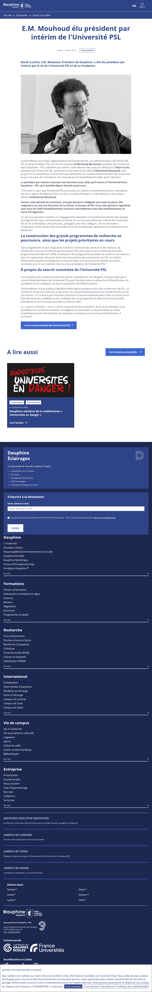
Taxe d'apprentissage (15, 787)
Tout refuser (91, 986)
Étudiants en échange (16, 690)
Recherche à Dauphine (16, 644)
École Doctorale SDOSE (16, 652)
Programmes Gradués (16, 614)
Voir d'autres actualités (123, 352)
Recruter (8, 791)
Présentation (11, 682)
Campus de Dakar (13, 707)
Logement (9, 737)
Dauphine (21, 15)
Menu (142, 6)
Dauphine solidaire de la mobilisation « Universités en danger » (36, 413)
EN (134, 6)
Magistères (10, 606)
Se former (9, 800)
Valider (15, 528)
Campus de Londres (15, 699)
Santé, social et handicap (17, 749)
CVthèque (9, 648)
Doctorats (9, 610)
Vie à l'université (13, 728)
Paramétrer (107, 986)
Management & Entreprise (22, 478)
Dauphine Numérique (16, 560)
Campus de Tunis (13, 703)
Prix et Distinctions (14, 636)
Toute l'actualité (41, 15)
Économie (15, 474)
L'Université (10, 543)
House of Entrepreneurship (19, 564)
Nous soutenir (12, 783)
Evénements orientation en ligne (22, 593)
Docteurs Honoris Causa (17, 640)
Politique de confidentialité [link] (132, 986)
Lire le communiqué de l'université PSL (47, 325)
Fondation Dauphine (15, 568)
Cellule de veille (12, 745)
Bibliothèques (11, 753)
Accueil (7, 15)
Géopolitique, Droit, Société (22, 471)
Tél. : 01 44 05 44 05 (12, 932)
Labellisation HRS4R (15, 661)
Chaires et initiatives (15, 656)
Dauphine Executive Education (26, 818)
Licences (8, 598)
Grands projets (12, 779)
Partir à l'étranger (13, 695)
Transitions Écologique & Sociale (24, 485)
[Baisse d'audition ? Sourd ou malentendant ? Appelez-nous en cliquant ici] (42, 928)
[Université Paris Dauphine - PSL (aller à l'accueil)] (17, 6)
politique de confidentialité (104, 517)
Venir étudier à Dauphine (18, 686)
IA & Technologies (18, 481)
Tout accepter (73, 986)
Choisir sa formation (15, 589)
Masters (8, 602)
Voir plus (7, 573)
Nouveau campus (13, 547)
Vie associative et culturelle (19, 733)
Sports (7, 741)
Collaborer (9, 796)
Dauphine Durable (14, 555)
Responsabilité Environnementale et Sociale (28, 551)
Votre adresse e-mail (18, 503)
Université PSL (87, 50)
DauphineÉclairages (19, 455)
